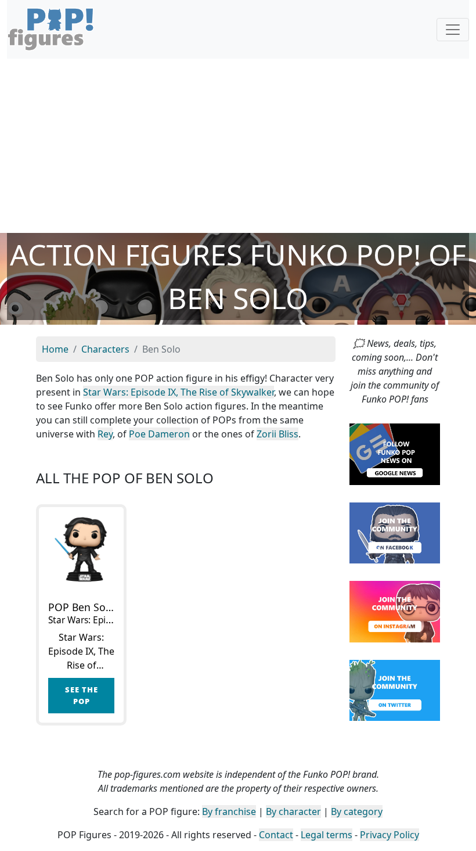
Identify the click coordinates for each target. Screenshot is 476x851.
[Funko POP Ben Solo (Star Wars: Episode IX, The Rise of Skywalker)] (81, 549)
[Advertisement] (238, 145)
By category (357, 811)
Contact (276, 834)
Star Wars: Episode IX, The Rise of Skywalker (178, 392)
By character (293, 811)
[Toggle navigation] (453, 29)
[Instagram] (394, 610)
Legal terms (326, 834)
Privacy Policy (389, 834)
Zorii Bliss (277, 434)
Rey (105, 434)
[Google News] (394, 453)
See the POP (81, 695)
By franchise (229, 811)
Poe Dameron (159, 434)
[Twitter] (394, 689)
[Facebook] (394, 532)
